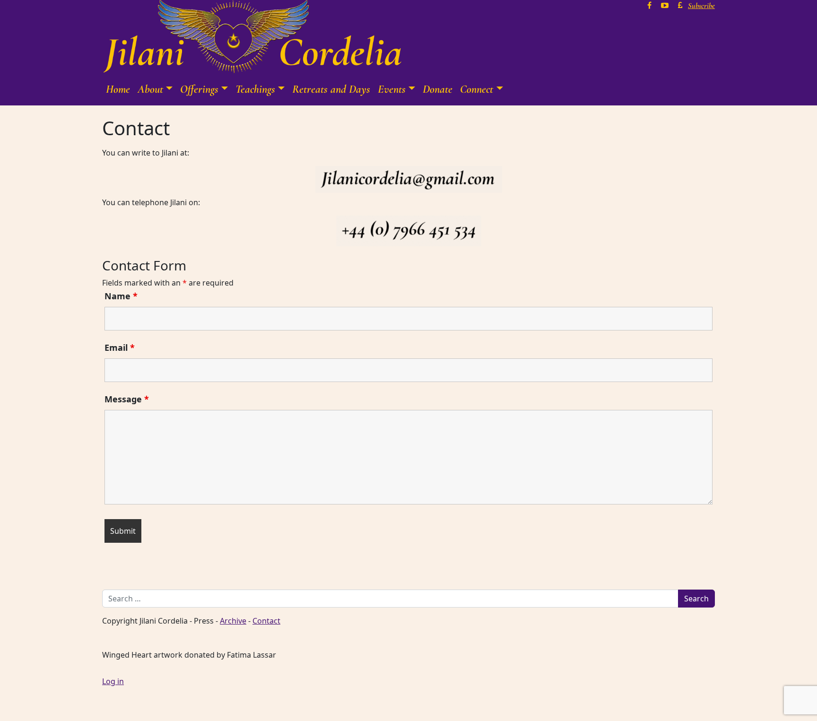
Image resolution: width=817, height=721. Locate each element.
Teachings (255, 89)
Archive (233, 621)
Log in (113, 681)
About (150, 89)
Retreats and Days (331, 89)
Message (126, 399)
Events (392, 89)
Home (118, 89)
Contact (266, 621)
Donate (437, 89)
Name (121, 296)
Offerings (199, 89)
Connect (476, 89)
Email (119, 347)
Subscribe (701, 5)
